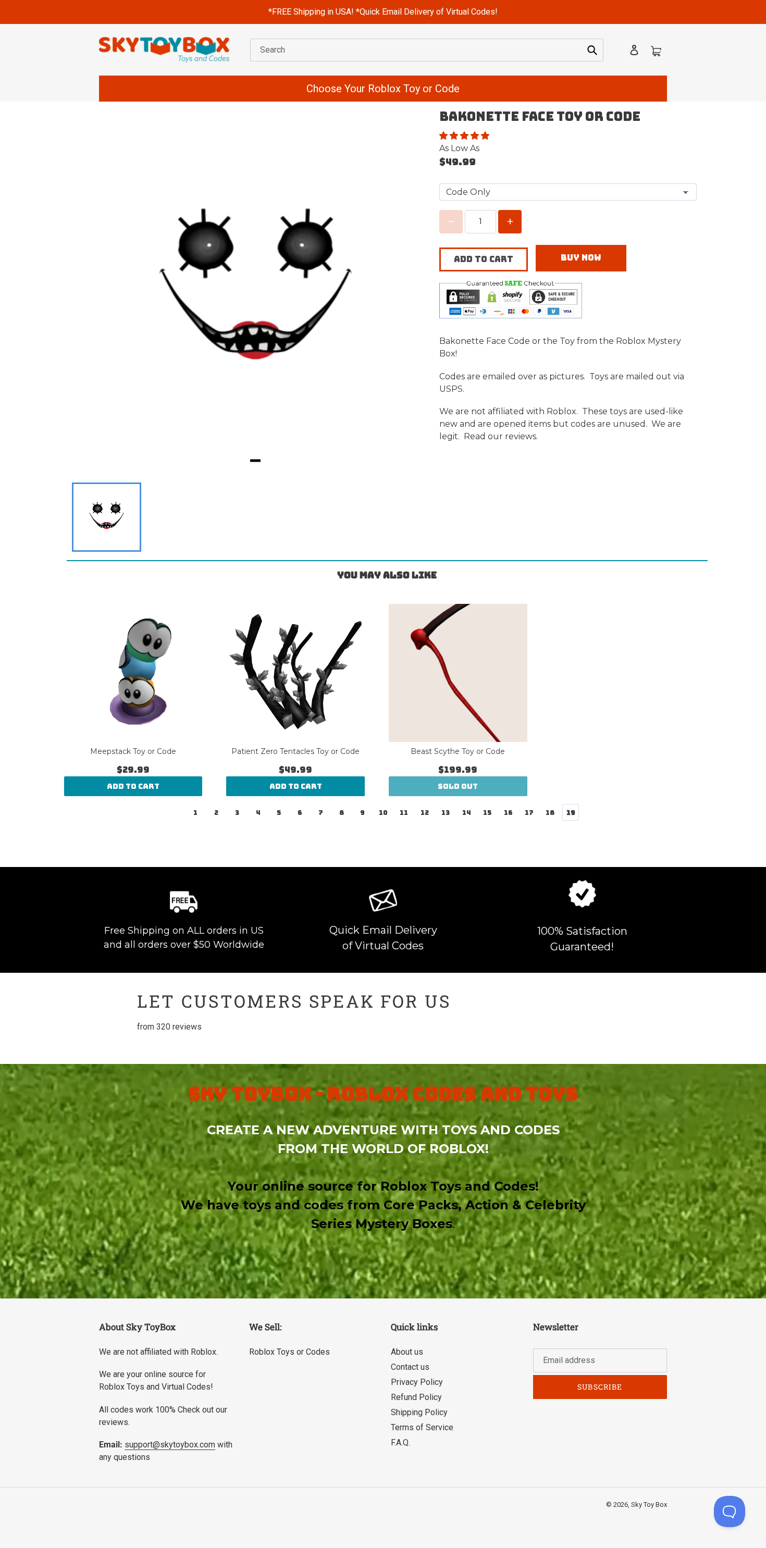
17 (529, 813)
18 (550, 813)
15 (487, 813)
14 (466, 813)
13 (445, 813)
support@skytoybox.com (170, 1445)
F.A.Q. (400, 1442)
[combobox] (426, 50)
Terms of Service (422, 1427)
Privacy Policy (417, 1382)
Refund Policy (416, 1397)
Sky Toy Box (649, 1504)
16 (508, 813)
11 (404, 813)
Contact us (410, 1367)
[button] (465, 135)
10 (383, 813)
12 (425, 813)
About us (407, 1352)
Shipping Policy (419, 1412)
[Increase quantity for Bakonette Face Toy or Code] (510, 221)
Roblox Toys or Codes (289, 1352)
